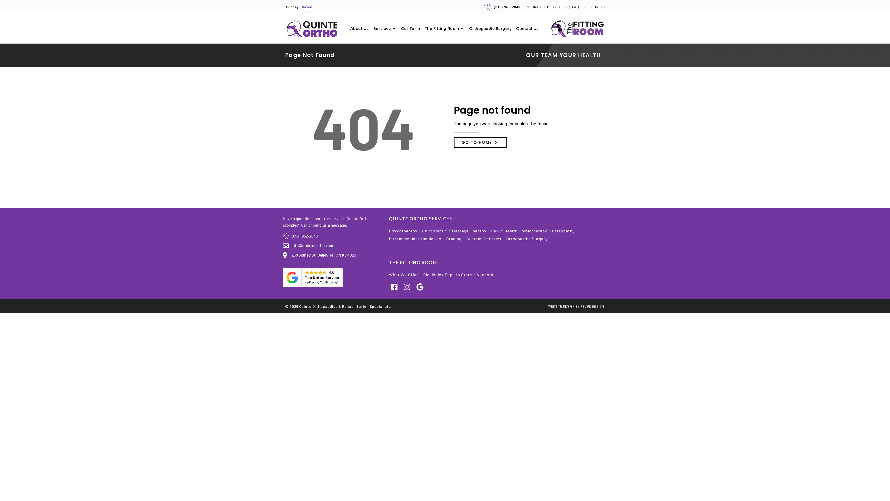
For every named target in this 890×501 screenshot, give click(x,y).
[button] (385, 28)
